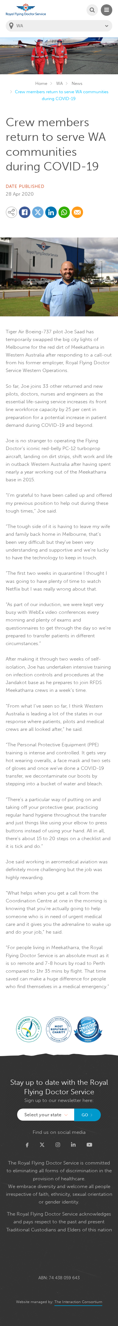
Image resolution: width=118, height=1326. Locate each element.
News (77, 83)
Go (85, 1115)
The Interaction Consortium (78, 1302)
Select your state (42, 1114)
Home (41, 83)
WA (59, 83)
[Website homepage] (26, 9)
